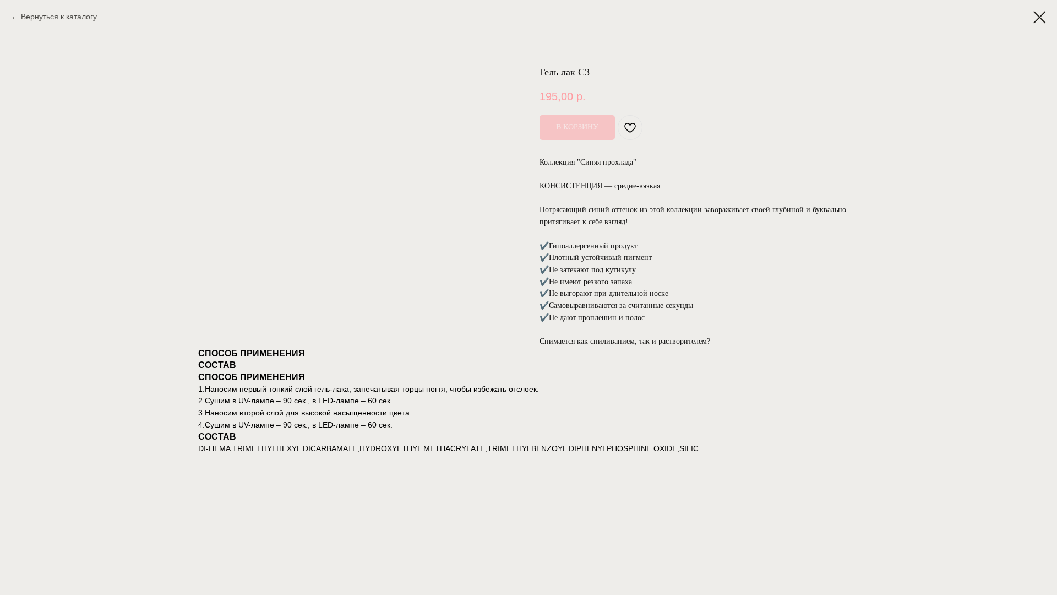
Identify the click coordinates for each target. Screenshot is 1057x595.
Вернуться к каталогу (59, 16)
